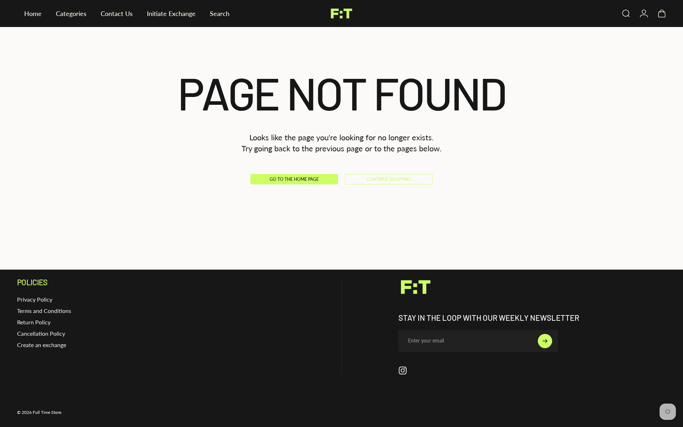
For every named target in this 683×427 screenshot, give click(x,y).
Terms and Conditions (44, 310)
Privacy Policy (34, 299)
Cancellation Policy (41, 333)
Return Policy (34, 322)
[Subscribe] (545, 341)
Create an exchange (41, 344)
